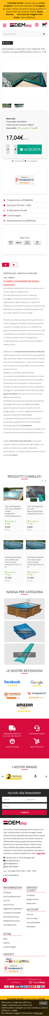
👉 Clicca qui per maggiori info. (28, 14)
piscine (24, 609)
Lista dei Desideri (33, 922)
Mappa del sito (33, 899)
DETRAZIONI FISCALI (11, 921)
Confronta (18, 161)
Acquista (32, 149)
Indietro (7, 43)
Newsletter (31, 926)
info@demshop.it (13, 860)
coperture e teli (24, 632)
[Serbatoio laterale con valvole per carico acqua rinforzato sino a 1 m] (24, 79)
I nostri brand (24, 767)
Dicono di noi (8, 904)
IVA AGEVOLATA (9, 925)
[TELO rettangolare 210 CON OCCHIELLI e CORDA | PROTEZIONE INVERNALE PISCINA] (13, 493)
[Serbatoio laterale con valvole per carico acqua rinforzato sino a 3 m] (35, 544)
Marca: (9, 119)
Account (30, 914)
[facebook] (4, 880)
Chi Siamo (7, 892)
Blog (5, 938)
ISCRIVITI (25, 812)
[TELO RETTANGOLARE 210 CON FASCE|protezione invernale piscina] (35, 493)
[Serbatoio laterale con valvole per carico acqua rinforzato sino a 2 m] (13, 544)
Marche (6, 943)
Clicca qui (38, 1013)
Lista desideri (32, 161)
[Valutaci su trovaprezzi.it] (24, 180)
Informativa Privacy (11, 917)
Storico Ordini (32, 918)
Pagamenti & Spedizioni (12, 908)
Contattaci (31, 895)
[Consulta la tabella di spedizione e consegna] (36, 128)
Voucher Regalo (9, 947)
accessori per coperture (24, 655)
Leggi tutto (40, 853)
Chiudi (43, 1003)
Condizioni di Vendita (12, 913)
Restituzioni (31, 903)
